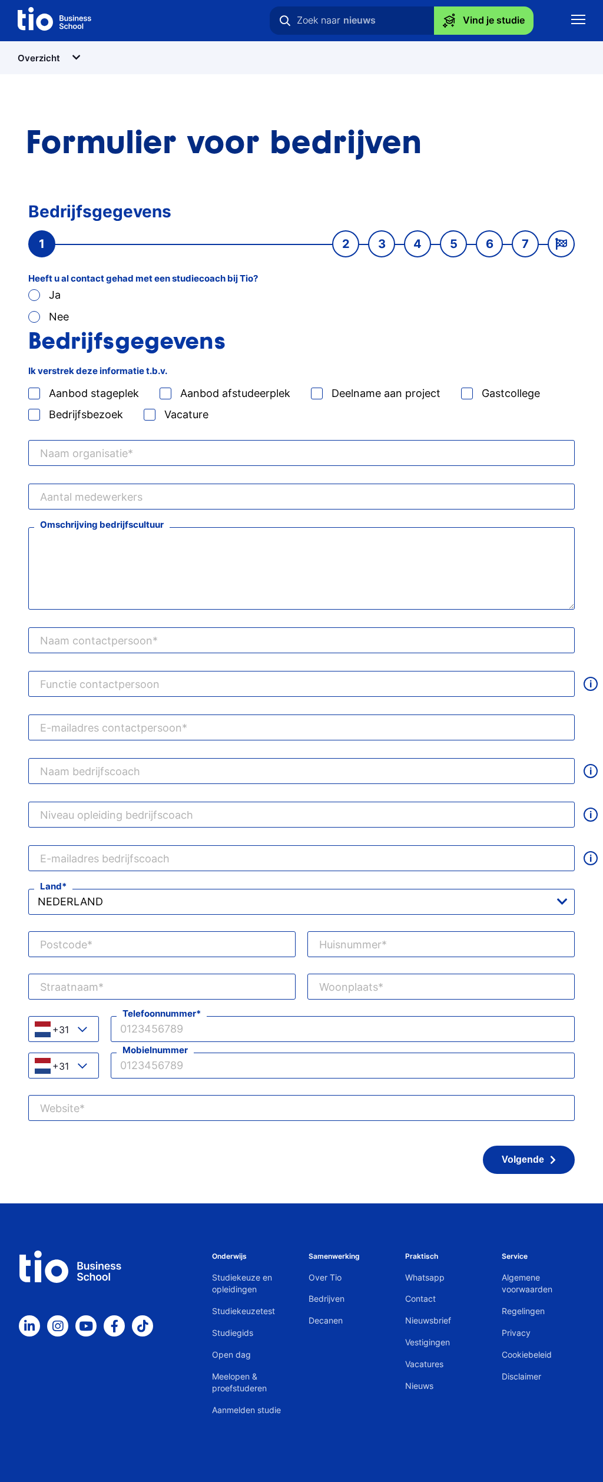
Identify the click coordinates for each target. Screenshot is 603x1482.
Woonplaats (348, 987)
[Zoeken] (285, 20)
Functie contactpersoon (100, 684)
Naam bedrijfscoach (90, 771)
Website (59, 1108)
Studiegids (232, 1333)
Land (51, 886)
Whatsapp (425, 1277)
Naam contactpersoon (96, 640)
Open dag (231, 1354)
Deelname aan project (386, 393)
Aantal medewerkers (91, 497)
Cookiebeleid (527, 1354)
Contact (420, 1299)
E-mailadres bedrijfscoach (105, 858)
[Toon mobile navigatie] (578, 21)
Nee (59, 316)
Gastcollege (511, 393)
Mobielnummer (155, 1050)
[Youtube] (86, 1326)
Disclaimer (521, 1376)
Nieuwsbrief (428, 1320)
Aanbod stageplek (94, 393)
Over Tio (325, 1277)
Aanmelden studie (246, 1410)
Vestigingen (427, 1342)
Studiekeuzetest (243, 1311)
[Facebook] (114, 1326)
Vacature (186, 414)
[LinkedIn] (29, 1326)
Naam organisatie (84, 453)
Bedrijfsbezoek (86, 414)
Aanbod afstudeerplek (235, 393)
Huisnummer (350, 944)
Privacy (516, 1333)
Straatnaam (69, 987)
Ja (55, 295)
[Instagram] (57, 1326)
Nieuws (419, 1386)
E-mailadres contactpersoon (111, 728)
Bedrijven (326, 1299)
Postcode (63, 944)
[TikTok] (142, 1326)
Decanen (326, 1320)
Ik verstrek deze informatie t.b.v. (97, 370)
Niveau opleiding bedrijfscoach (116, 815)
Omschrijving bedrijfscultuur (102, 524)
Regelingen (523, 1311)
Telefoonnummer (159, 1013)
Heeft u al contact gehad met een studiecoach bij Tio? (143, 278)
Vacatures (424, 1364)
